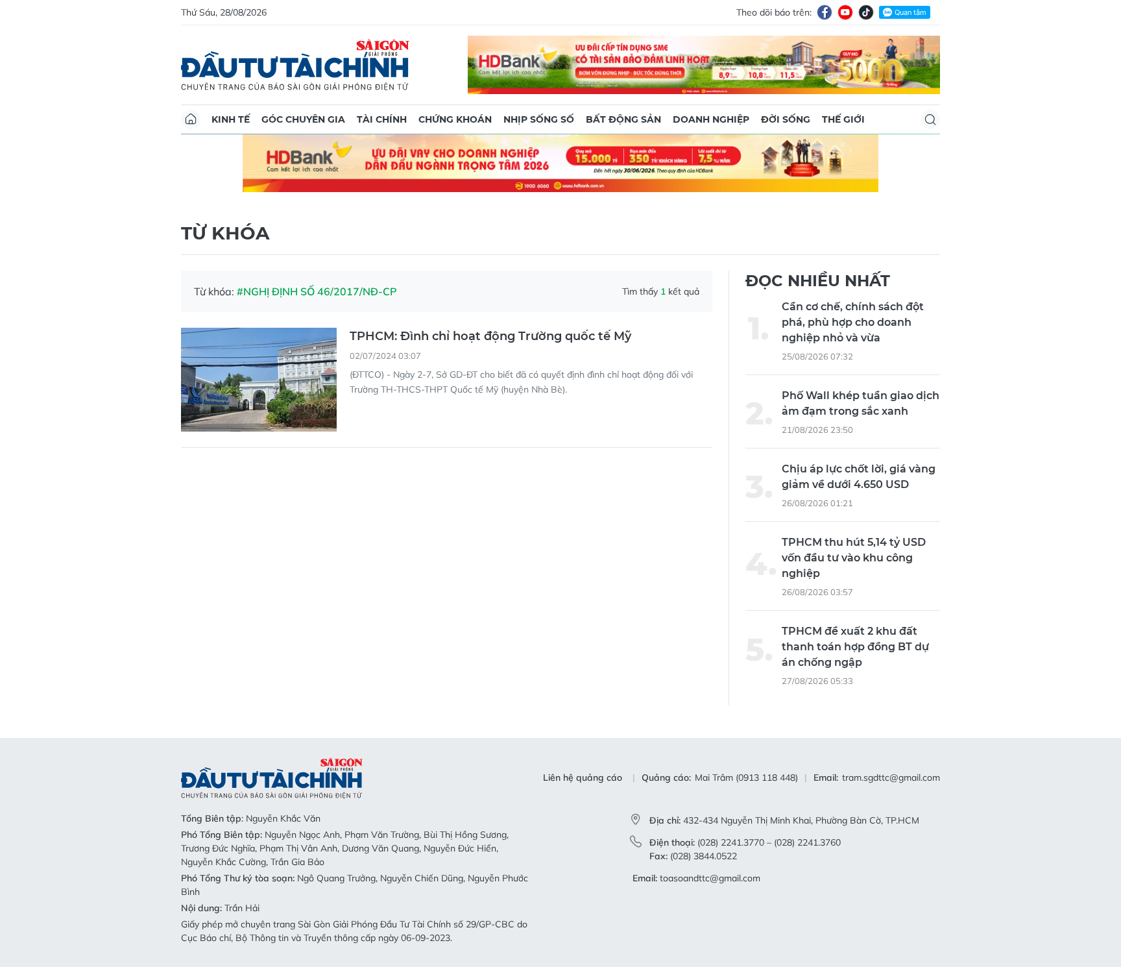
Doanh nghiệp (711, 119)
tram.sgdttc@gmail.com (891, 777)
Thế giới (843, 119)
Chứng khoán (455, 119)
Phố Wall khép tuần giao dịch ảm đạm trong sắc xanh (860, 403)
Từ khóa (225, 233)
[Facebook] (824, 12)
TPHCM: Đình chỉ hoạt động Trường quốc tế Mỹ (490, 336)
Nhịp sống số (538, 119)
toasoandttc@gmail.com (710, 878)
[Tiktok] (866, 12)
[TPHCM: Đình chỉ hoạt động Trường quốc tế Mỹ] (259, 380)
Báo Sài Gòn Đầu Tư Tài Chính (295, 65)
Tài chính (382, 119)
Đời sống (785, 119)
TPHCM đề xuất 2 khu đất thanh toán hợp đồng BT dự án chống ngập (855, 646)
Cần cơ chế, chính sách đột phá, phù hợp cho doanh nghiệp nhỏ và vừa (853, 322)
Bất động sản (623, 119)
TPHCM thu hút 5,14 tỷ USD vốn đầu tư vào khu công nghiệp (854, 558)
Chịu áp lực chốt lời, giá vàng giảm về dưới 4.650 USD (858, 477)
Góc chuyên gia (303, 119)
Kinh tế (230, 119)
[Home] (190, 119)
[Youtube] (845, 12)
